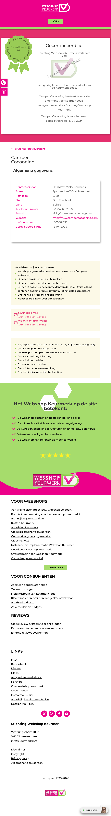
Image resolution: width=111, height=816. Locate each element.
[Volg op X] (44, 714)
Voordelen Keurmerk (24, 527)
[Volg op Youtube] (67, 714)
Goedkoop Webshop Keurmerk (31, 549)
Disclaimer (18, 749)
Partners (16, 681)
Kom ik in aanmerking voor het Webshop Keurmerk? (45, 514)
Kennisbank (19, 664)
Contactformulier (22, 695)
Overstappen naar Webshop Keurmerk (36, 553)
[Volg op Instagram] (52, 714)
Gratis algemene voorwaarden (31, 531)
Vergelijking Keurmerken (27, 518)
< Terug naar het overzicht (28, 148)
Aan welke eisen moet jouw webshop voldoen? (41, 509)
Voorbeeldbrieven (22, 602)
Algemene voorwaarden (27, 762)
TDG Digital (48, 778)
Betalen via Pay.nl (22, 703)
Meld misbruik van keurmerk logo (33, 593)
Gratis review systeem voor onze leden (36, 623)
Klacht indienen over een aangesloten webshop (42, 598)
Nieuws (16, 668)
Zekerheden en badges (26, 607)
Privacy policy (20, 758)
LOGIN (55, 21)
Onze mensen (20, 690)
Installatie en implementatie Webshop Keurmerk (43, 545)
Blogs (14, 673)
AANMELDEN (55, 567)
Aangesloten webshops (26, 677)
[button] (4, 92)
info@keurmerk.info (24, 741)
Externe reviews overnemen (29, 632)
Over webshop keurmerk (27, 686)
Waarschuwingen (22, 589)
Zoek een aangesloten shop (29, 585)
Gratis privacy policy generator (31, 536)
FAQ (14, 659)
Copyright (17, 754)
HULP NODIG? (92, 810)
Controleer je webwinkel (27, 558)
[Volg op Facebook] (59, 714)
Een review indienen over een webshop (37, 628)
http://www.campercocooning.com (75, 218)
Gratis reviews (20, 540)
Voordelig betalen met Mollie (30, 699)
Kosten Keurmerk (22, 523)
